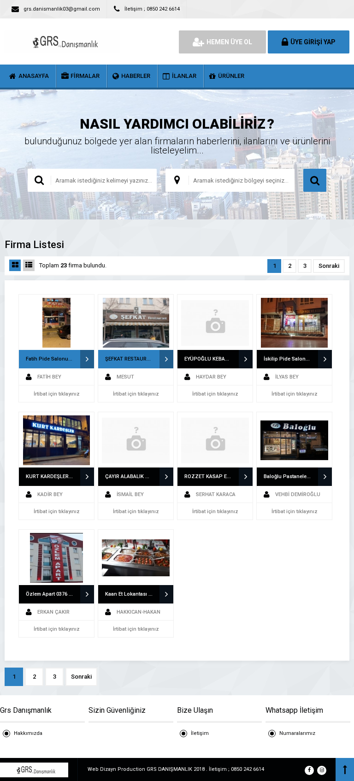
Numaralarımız (297, 733)
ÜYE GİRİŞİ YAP (313, 42)
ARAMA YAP (314, 180)
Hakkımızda (28, 733)
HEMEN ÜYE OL (229, 42)
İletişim (200, 733)
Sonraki (329, 265)
